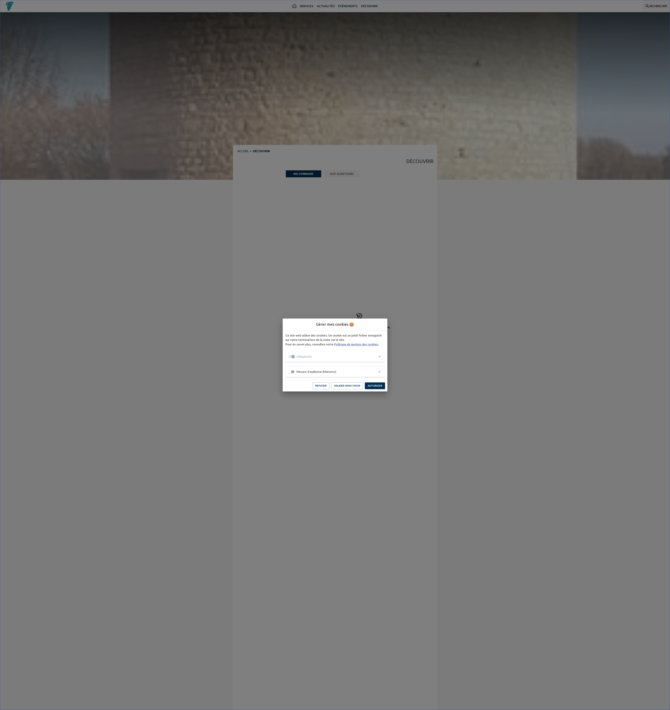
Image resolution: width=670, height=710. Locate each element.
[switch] (289, 371)
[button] (335, 356)
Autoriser (375, 385)
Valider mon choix (347, 385)
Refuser (321, 385)
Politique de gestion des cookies (356, 344)
